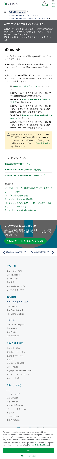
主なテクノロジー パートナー (19, 370)
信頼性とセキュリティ (16, 352)
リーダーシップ (13, 394)
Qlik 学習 (10, 282)
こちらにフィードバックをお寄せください (25, 241)
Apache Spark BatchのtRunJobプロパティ (24, 175)
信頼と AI (10, 359)
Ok (28, 450)
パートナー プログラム (16, 409)
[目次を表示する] (5, 11)
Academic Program (15, 405)
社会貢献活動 (12, 398)
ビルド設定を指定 (42, 143)
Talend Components (17, 12)
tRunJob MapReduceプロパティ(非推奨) (23, 169)
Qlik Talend (12, 306)
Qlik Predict (12, 332)
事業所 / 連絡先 (13, 420)
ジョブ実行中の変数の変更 (16, 195)
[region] (28, 443)
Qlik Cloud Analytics (16, 324)
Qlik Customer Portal (16, 286)
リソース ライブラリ (15, 289)
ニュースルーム (13, 416)
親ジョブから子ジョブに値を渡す (19, 199)
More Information (28, 456)
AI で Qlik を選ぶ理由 (16, 363)
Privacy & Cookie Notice (38, 445)
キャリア (10, 412)
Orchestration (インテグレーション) (22, 15)
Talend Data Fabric (15, 314)
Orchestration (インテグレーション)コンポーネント (28, 18)
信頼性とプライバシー (16, 356)
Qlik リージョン (13, 378)
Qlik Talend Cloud (15, 310)
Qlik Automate (13, 336)
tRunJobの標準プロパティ (26, 86)
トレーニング (12, 278)
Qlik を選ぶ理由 (13, 348)
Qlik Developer (13, 275)
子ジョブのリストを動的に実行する (20, 210)
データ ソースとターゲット (18, 374)
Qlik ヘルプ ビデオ (14, 271)
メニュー (53, 5)
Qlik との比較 (12, 367)
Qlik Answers (13, 328)
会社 (8, 390)
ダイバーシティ (13, 401)
